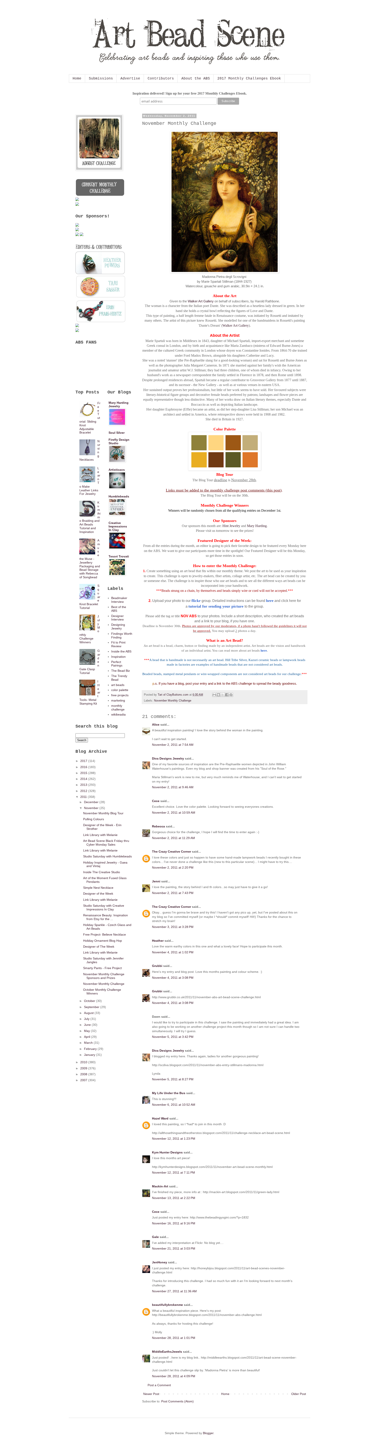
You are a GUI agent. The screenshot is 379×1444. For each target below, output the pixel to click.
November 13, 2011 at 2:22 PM (173, 1198)
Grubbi (157, 966)
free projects (120, 695)
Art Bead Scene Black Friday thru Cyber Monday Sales (106, 842)
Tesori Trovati (119, 556)
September (92, 1007)
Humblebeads (119, 496)
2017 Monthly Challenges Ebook (249, 79)
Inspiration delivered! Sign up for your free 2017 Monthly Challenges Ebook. (189, 93)
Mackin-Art (160, 1186)
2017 (84, 761)
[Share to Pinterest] (231, 695)
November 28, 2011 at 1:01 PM (173, 1338)
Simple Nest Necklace (98, 887)
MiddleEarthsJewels (167, 1351)
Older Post (298, 1394)
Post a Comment (159, 1385)
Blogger (208, 1433)
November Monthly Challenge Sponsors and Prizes (103, 976)
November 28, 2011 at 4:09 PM (173, 1376)
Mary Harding (257, 526)
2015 (84, 773)
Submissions (101, 79)
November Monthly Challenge (172, 700)
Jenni (156, 881)
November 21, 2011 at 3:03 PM (173, 1248)
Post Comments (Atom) (177, 1401)
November (91, 808)
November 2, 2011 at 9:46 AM (172, 787)
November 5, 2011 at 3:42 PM (172, 1036)
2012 (84, 791)
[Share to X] (222, 695)
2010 (84, 1062)
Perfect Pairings (116, 663)
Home (77, 79)
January (90, 1054)
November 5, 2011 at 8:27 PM (172, 1079)
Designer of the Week (98, 893)
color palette (119, 690)
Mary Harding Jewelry (119, 404)
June (88, 1024)
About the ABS (195, 79)
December (91, 802)
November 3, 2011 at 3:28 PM (172, 927)
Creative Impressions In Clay (118, 526)
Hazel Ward (160, 1118)
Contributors (161, 79)
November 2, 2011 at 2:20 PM (172, 867)
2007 (84, 1080)
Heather (158, 940)
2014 (84, 779)
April (87, 1036)
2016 (84, 767)
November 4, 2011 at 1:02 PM (172, 952)
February (91, 1049)
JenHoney (159, 1262)
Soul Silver (117, 432)
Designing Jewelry (118, 626)
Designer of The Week (98, 946)
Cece (155, 801)
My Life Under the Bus (168, 1093)
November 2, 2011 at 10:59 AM (173, 812)
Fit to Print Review (118, 644)
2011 (84, 797)
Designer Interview (117, 617)
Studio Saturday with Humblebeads (107, 856)
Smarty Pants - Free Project (102, 968)
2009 (84, 1068)
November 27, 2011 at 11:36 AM (174, 1291)
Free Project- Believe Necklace (104, 934)
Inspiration (118, 656)
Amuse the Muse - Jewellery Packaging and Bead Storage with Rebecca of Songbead (89, 559)
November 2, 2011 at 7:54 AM (172, 744)
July (87, 1019)
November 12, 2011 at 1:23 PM (173, 1138)
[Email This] (214, 695)
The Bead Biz (120, 670)
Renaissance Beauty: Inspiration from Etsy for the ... (105, 917)
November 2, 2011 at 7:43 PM (172, 893)
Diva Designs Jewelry (168, 758)
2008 (84, 1074)
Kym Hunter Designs (167, 1152)
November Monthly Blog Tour (103, 813)
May (87, 1031)
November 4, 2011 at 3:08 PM (172, 977)
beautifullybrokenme (167, 1304)
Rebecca (158, 826)
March (89, 1042)
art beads (117, 685)
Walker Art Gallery (201, 301)
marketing (118, 700)
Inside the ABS (121, 651)
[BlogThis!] (218, 695)
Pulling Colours (93, 819)
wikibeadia (118, 714)
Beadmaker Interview (119, 599)
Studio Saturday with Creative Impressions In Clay (103, 907)
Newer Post (151, 1394)
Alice (155, 724)
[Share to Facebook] (227, 695)
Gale (155, 1237)
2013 (84, 784)
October (90, 1001)
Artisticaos (117, 469)
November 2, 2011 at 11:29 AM (173, 838)
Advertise (130, 79)
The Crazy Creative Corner (171, 851)
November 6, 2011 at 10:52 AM (173, 1104)
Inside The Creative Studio (101, 872)
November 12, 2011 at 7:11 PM (173, 1172)
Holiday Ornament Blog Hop (102, 940)
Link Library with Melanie (100, 835)
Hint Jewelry (231, 526)
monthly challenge (118, 707)
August (89, 1013)
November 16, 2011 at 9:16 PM (173, 1223)
